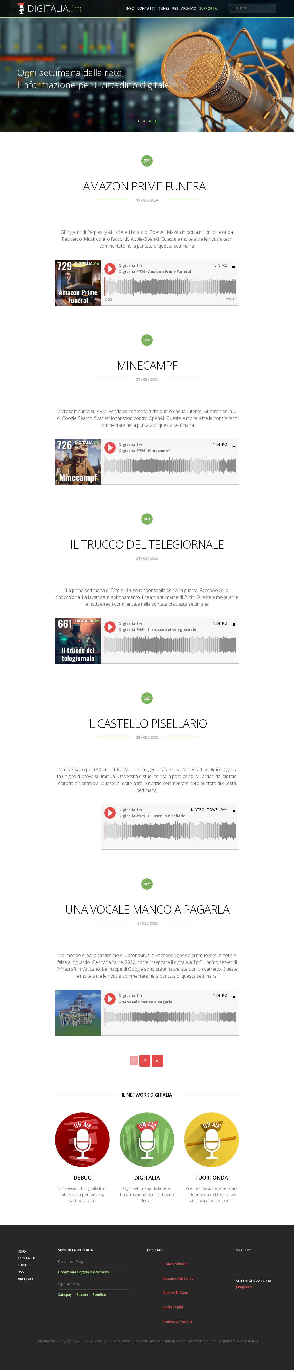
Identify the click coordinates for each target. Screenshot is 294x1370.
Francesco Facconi (178, 1321)
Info (130, 8)
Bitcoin (82, 1294)
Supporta (208, 8)
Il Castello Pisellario (147, 723)
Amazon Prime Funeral (147, 186)
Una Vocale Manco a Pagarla (147, 909)
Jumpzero (244, 1286)
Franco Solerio (175, 1263)
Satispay (65, 1294)
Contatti (146, 8)
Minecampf (147, 365)
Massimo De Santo (178, 1278)
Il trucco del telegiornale (147, 544)
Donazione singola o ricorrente (84, 1272)
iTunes (163, 8)
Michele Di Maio (175, 1292)
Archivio (188, 8)
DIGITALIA (55, 8)
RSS (175, 8)
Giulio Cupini (173, 1307)
